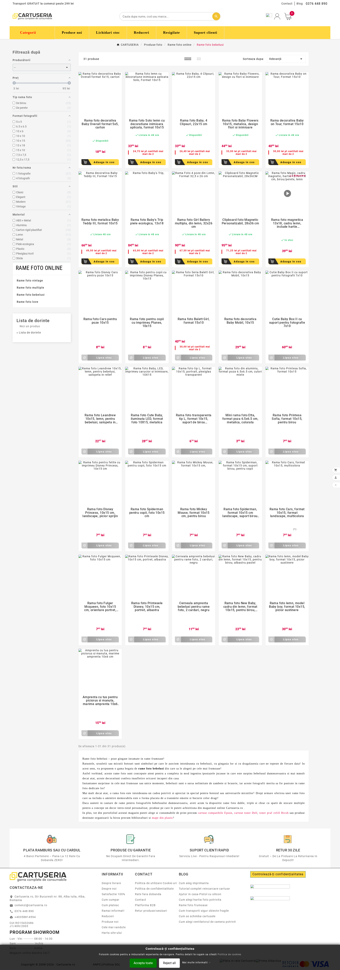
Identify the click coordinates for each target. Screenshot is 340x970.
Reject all (169, 963)
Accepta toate (143, 963)
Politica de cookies (229, 954)
